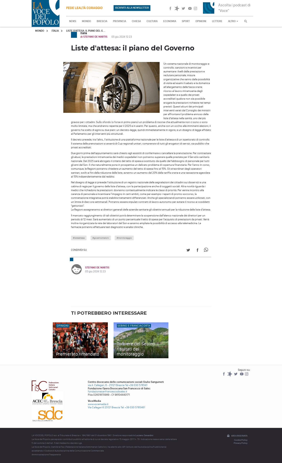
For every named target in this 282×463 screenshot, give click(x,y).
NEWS (72, 21)
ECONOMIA (169, 21)
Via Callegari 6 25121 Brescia (104, 407)
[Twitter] (236, 375)
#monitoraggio (124, 238)
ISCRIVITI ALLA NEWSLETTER (132, 7)
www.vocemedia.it (98, 404)
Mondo (39, 30)
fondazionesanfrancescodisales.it (107, 391)
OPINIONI (200, 21)
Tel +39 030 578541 (136, 385)
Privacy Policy (240, 443)
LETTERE (217, 21)
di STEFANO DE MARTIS (94, 36)
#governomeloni (100, 238)
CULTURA (152, 21)
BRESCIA (102, 21)
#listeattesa (79, 238)
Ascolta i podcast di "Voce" (234, 8)
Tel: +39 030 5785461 (133, 407)
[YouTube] (242, 375)
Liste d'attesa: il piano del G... (85, 30)
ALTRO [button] (232, 21)
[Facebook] (224, 375)
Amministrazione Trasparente (46, 454)
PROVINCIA (119, 21)
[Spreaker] (230, 375)
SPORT (186, 21)
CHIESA (136, 21)
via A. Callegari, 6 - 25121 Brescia (106, 385)
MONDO (86, 21)
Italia (55, 30)
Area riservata (239, 435)
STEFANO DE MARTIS (97, 267)
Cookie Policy (240, 440)
